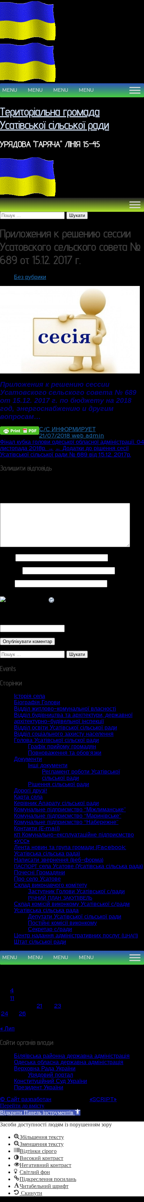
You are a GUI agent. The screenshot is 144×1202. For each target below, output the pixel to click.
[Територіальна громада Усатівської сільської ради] (28, 38)
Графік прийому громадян (62, 746)
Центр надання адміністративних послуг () (76, 935)
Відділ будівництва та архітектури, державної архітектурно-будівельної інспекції (73, 718)
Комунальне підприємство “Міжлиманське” (70, 809)
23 (57, 1006)
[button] (9, 90)
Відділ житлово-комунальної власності (65, 709)
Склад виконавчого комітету (50, 885)
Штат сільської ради (40, 942)
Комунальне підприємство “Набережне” (66, 822)
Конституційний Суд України (50, 1081)
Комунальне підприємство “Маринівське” (67, 816)
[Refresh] (52, 600)
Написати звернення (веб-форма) (58, 860)
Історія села (29, 696)
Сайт (6, 583)
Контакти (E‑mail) (37, 828)
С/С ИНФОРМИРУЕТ (67, 429)
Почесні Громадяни (39, 872)
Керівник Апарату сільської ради (56, 803)
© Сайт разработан (25, 1099)
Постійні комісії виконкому (62, 923)
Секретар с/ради (50, 929)
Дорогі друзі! (30, 791)
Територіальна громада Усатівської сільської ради (54, 118)
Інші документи (47, 765)
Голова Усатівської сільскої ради (56, 740)
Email (10, 570)
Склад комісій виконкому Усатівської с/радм (72, 904)
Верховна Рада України (44, 1068)
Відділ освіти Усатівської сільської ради (65, 728)
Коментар (14, 500)
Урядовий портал (50, 1075)
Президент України (38, 1087)
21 (39, 1006)
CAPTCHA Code (88, 628)
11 (12, 998)
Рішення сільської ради (58, 784)
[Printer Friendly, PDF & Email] (19, 430)
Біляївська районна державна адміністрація (72, 1056)
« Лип (7, 1029)
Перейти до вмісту (22, 1106)
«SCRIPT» (103, 1099)
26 (22, 1014)
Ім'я (7, 557)
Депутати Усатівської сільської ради (74, 917)
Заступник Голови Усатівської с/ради (76, 891)
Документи (28, 759)
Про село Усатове (37, 879)
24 (4, 1014)
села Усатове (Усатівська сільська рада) (78, 866)
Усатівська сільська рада (46, 910)
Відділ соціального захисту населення (64, 734)
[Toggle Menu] (135, 90)
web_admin (88, 436)
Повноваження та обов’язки (64, 753)
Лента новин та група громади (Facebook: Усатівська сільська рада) (70, 850)
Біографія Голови (37, 702)
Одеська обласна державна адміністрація (68, 1062)
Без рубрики (30, 277)
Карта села (28, 797)
